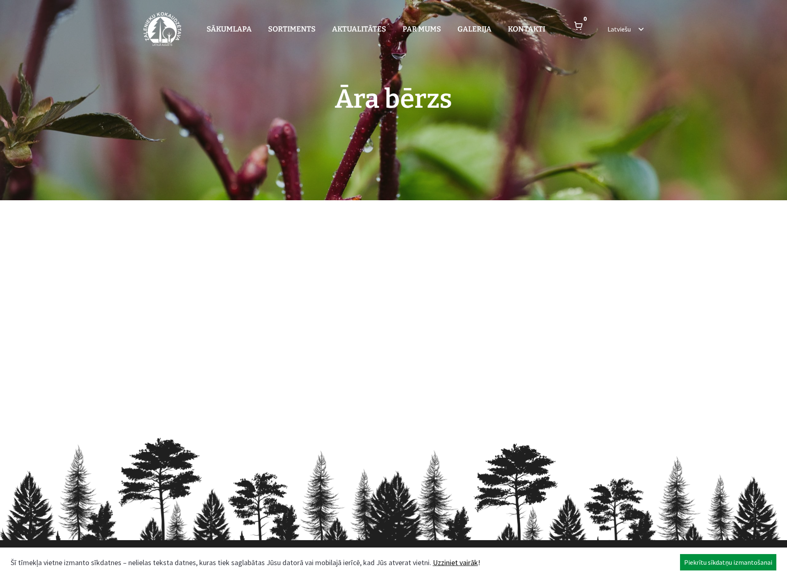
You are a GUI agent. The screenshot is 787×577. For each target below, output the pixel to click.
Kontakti (526, 29)
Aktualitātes (359, 29)
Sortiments (292, 29)
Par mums (422, 29)
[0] (578, 29)
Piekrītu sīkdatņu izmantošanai (728, 562)
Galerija (474, 29)
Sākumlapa (229, 29)
